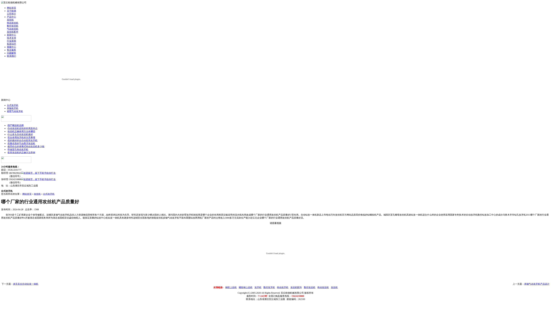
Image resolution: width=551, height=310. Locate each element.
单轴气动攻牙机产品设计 (536, 284)
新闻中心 (11, 35)
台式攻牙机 (12, 105)
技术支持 (11, 38)
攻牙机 (258, 287)
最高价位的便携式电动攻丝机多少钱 (26, 146)
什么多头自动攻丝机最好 (20, 134)
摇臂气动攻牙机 (15, 111)
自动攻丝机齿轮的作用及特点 (22, 128)
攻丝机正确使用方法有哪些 (21, 131)
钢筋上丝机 (231, 287)
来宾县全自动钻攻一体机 (25, 284)
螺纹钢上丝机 (246, 287)
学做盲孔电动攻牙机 (18, 149)
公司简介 (11, 14)
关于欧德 (11, 11)
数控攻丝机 (12, 26)
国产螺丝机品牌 (16, 125)
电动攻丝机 (12, 23)
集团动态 (11, 44)
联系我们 (11, 56)
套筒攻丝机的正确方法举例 (21, 152)
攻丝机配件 (12, 32)
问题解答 (11, 53)
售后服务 (11, 50)
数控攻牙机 (269, 287)
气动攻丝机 (12, 29)
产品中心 (11, 17)
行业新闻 (11, 41)
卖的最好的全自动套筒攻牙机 (22, 140)
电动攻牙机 (282, 287)
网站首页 (11, 8)
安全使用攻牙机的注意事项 (21, 137)
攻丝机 (10, 20)
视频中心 (11, 47)
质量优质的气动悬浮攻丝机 (21, 143)
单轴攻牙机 (12, 108)
